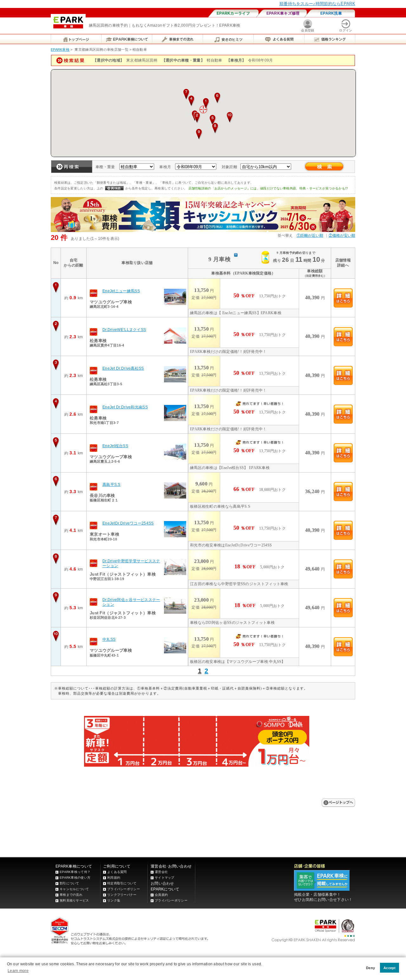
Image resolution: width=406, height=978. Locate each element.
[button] (206, 103)
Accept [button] (389, 968)
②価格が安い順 (342, 235)
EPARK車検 (60, 49)
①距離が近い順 (310, 235)
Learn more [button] (18, 970)
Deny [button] (370, 968)
